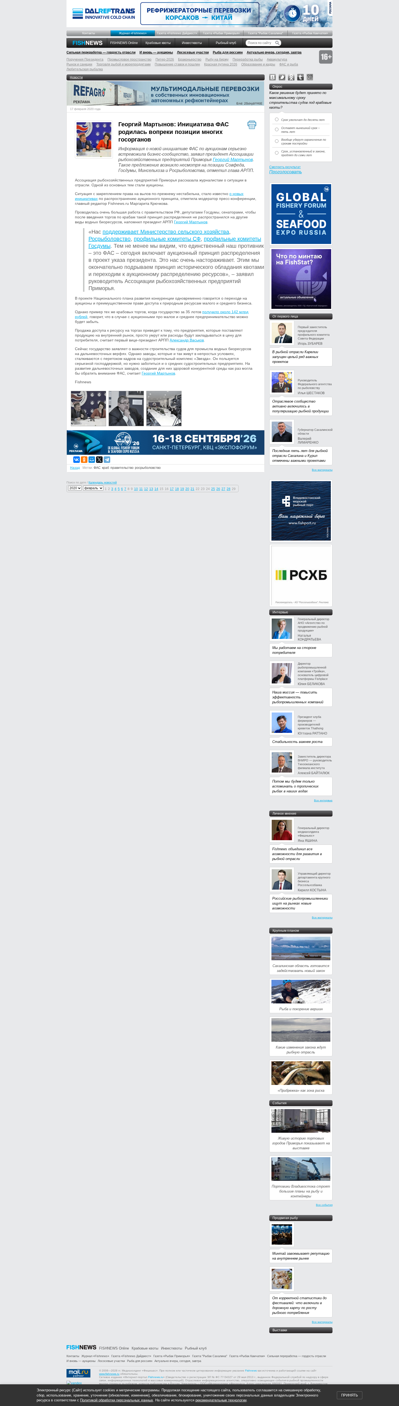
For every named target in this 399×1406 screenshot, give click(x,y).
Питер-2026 (165, 59)
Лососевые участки (193, 52)
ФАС (97, 468)
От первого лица (285, 316)
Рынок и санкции (79, 64)
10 (136, 489)
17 (172, 489)
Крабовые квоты (158, 43)
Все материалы (322, 469)
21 (192, 489)
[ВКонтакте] (76, 459)
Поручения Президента (84, 59)
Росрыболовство (109, 239)
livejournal (309, 77)
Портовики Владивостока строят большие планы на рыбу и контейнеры (301, 1191)
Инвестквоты (192, 43)
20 (187, 489)
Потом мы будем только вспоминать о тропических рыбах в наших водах (295, 786)
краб (105, 468)
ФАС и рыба (288, 64)
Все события (324, 1204)
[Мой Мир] (91, 459)
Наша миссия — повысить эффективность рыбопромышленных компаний (297, 697)
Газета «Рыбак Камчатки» (310, 33)
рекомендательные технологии (220, 1400)
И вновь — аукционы (156, 52)
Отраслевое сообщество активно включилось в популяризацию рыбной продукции (300, 406)
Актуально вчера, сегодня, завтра (274, 52)
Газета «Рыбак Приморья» (221, 33)
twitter (282, 77)
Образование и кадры (258, 64)
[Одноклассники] (84, 459)
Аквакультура (277, 59)
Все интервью (323, 800)
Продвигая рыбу (285, 1218)
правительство (122, 468)
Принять (349, 1395)
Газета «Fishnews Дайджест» (177, 33)
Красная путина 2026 (220, 64)
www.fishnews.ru (109, 1373)
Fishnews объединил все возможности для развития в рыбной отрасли (297, 854)
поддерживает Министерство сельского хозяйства (166, 232)
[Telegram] (107, 459)
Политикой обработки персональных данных (116, 1400)
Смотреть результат (285, 167)
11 (141, 489)
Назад (75, 468)
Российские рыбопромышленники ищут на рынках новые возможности (300, 903)
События (280, 1103)
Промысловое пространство (129, 59)
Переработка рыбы (248, 59)
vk (272, 77)
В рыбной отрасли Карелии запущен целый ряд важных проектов (295, 357)
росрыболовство (148, 468)
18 (177, 489)
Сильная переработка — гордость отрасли (100, 52)
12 (146, 489)
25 (213, 489)
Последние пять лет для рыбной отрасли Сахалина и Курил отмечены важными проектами (300, 456)
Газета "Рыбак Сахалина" (265, 33)
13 (151, 489)
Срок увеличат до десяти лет (303, 119)
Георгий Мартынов (233, 159)
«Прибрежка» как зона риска (301, 1090)
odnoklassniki (291, 77)
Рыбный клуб (226, 43)
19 (182, 489)
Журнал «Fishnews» (133, 33)
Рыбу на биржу (217, 59)
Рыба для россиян (228, 52)
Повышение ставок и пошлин (177, 64)
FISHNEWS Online (124, 43)
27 (223, 489)
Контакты (88, 33)
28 (228, 489)
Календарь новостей (102, 482)
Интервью (280, 612)
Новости (76, 77)
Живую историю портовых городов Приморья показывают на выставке (301, 1143)
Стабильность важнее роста (297, 742)
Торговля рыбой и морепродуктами (123, 64)
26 (218, 489)
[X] (99, 459)
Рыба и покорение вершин (301, 1009)
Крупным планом (286, 931)
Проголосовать (285, 172)
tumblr (300, 77)
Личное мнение (284, 813)
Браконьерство (189, 59)
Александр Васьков (187, 340)
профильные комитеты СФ (167, 239)
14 (156, 489)
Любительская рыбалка (84, 69)
